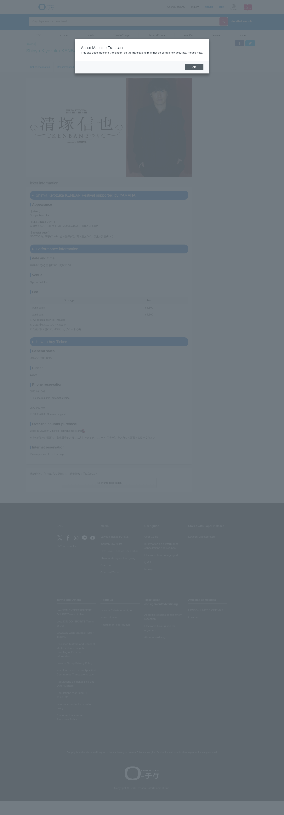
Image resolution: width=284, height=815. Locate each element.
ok (194, 67)
